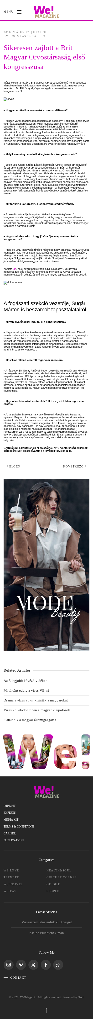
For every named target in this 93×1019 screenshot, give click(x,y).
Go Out (53, 884)
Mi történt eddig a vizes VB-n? (26, 690)
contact (18, 977)
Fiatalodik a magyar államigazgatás (30, 720)
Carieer (10, 833)
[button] (12, 12)
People (52, 891)
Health (39, 32)
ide (14, 268)
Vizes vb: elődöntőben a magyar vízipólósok (37, 710)
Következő (73, 466)
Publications (14, 840)
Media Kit (11, 819)
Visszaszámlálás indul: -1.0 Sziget (46, 922)
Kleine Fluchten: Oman (46, 933)
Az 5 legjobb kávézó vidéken (25, 681)
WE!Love (11, 870)
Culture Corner (61, 877)
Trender (11, 877)
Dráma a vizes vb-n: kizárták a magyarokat (36, 700)
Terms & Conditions (19, 826)
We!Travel (13, 884)
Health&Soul (59, 870)
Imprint (10, 805)
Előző (15, 466)
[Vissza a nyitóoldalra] (46, 12)
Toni (81, 997)
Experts (10, 812)
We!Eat (10, 891)
